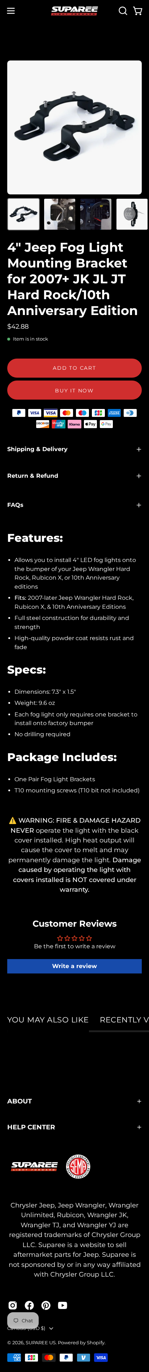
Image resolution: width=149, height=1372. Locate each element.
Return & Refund (32, 475)
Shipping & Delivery (37, 449)
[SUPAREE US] (74, 10)
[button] (122, 11)
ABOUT (19, 1101)
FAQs (15, 504)
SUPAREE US (41, 1342)
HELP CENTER (31, 1127)
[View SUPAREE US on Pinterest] (46, 1305)
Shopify (96, 1342)
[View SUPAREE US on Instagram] (12, 1305)
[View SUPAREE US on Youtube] (62, 1305)
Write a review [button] (74, 966)
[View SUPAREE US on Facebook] (29, 1305)
